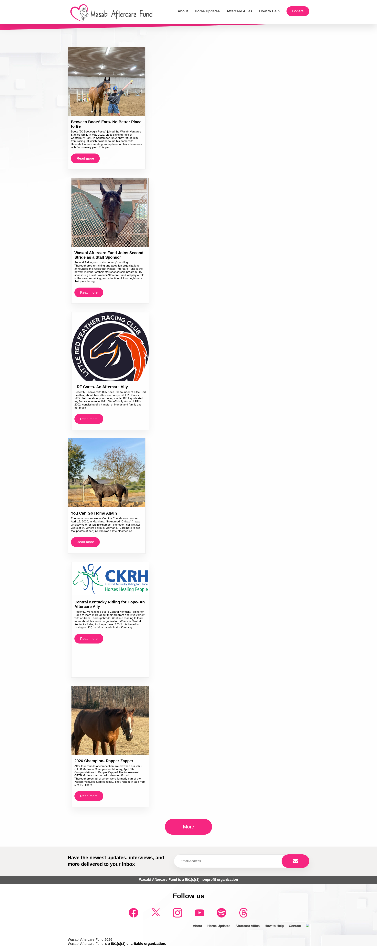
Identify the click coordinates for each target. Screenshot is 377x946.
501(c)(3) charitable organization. (138, 944)
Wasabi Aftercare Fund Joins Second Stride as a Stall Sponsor (108, 255)
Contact (295, 926)
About (183, 11)
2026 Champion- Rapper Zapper (103, 761)
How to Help (269, 11)
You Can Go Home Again (94, 513)
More (188, 826)
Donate (298, 11)
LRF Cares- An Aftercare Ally (101, 387)
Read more (85, 158)
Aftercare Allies (239, 11)
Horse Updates (207, 11)
